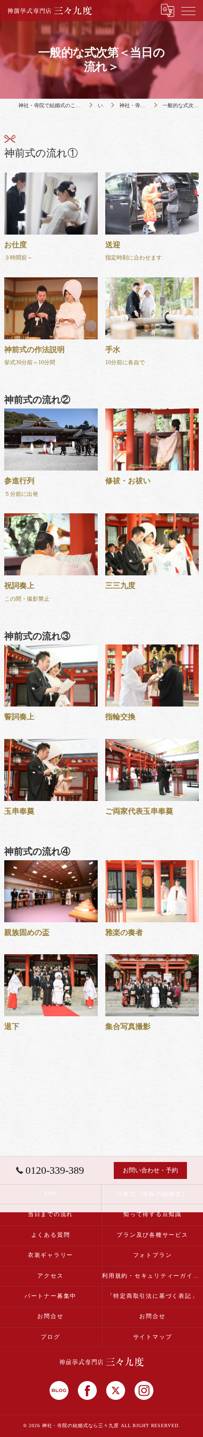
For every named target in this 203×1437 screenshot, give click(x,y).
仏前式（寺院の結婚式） (152, 1194)
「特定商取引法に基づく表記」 (152, 1296)
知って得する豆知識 (152, 1214)
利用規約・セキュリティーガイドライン (152, 1275)
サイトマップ (152, 1337)
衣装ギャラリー (50, 1255)
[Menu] (188, 10)
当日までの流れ (50, 1214)
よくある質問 (50, 1235)
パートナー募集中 (50, 1296)
